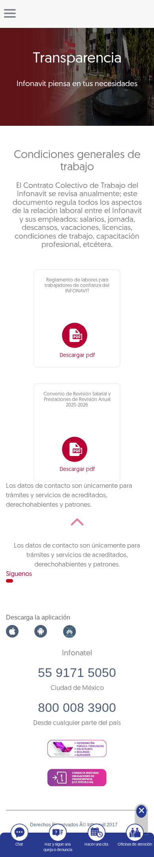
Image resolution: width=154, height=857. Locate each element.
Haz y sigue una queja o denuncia (57, 847)
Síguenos (19, 574)
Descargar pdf (77, 356)
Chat (19, 844)
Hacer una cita (96, 844)
